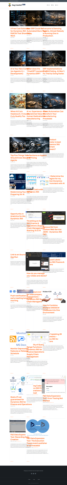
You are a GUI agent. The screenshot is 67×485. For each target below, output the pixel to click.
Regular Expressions (35, 394)
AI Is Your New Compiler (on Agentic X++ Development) (20, 71)
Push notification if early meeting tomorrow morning (21, 298)
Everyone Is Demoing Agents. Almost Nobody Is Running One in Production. (53, 32)
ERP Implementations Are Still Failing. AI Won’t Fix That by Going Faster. (54, 71)
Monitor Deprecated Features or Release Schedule (19, 351)
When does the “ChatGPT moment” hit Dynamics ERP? (37, 71)
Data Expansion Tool (51, 402)
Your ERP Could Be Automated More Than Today (37, 31)
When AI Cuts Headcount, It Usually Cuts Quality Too (20, 113)
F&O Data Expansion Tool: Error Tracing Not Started (53, 398)
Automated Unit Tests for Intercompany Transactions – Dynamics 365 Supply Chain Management (36, 297)
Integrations (33, 232)
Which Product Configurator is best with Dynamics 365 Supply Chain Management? (52, 144)
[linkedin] (33, 473)
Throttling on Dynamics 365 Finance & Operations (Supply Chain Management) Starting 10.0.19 (37, 226)
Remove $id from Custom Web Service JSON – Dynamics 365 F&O (52, 230)
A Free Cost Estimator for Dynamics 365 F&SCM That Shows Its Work (20, 32)
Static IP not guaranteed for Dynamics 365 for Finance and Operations (21, 401)
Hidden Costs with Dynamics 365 (35, 190)
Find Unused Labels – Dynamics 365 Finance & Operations (53, 262)
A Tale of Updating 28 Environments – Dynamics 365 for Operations (52, 338)
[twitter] (31, 473)
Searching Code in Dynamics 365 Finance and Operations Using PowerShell (37, 389)
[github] (35, 473)
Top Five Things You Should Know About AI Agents (20, 157)
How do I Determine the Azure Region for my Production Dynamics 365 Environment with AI (54, 180)
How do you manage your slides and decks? (37, 274)
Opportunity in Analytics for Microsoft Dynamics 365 (20, 216)
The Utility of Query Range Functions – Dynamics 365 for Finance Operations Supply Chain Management (35, 350)
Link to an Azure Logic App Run (20, 255)
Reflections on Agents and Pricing (37, 156)
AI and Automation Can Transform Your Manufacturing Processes (53, 115)
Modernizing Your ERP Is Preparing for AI (21, 193)
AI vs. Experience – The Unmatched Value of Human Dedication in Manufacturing (37, 115)
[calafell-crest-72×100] (9, 3)
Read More (11, 48)
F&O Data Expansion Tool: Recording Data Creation (19, 437)
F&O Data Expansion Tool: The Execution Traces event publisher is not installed (37, 442)
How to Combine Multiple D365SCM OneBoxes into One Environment (51, 309)
